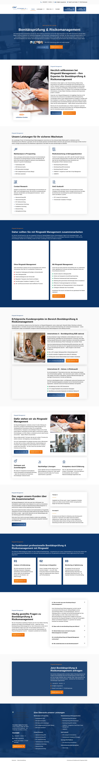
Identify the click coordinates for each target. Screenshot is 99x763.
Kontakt (57, 9)
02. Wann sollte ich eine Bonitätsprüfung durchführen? (65, 626)
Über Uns (49, 9)
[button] (68, 603)
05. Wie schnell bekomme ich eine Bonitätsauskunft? (65, 643)
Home (33, 9)
